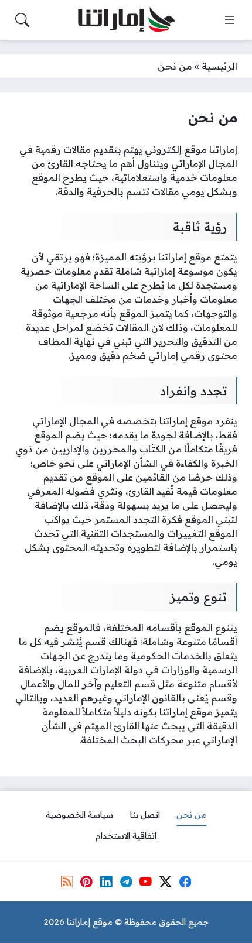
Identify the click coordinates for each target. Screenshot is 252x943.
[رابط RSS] (67, 881)
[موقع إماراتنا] (126, 20)
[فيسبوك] (185, 881)
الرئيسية (219, 66)
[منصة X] (165, 881)
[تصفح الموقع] (230, 20)
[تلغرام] (126, 881)
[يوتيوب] (145, 881)
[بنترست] (86, 881)
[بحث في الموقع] (22, 20)
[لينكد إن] (106, 881)
